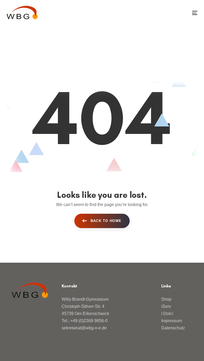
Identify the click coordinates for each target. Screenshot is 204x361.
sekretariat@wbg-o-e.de (84, 328)
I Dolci (167, 313)
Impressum (171, 320)
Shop (166, 299)
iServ (166, 306)
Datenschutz (173, 328)
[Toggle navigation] (165, 13)
